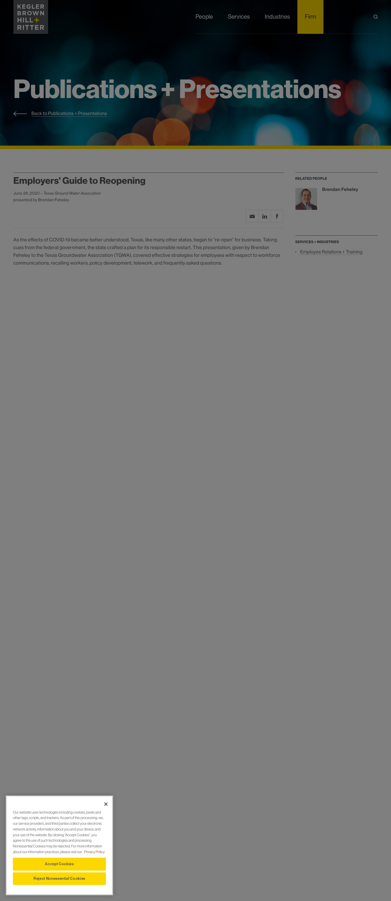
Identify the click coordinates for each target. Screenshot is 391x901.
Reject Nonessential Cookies (59, 878)
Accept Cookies (59, 864)
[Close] (106, 804)
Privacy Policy (94, 852)
